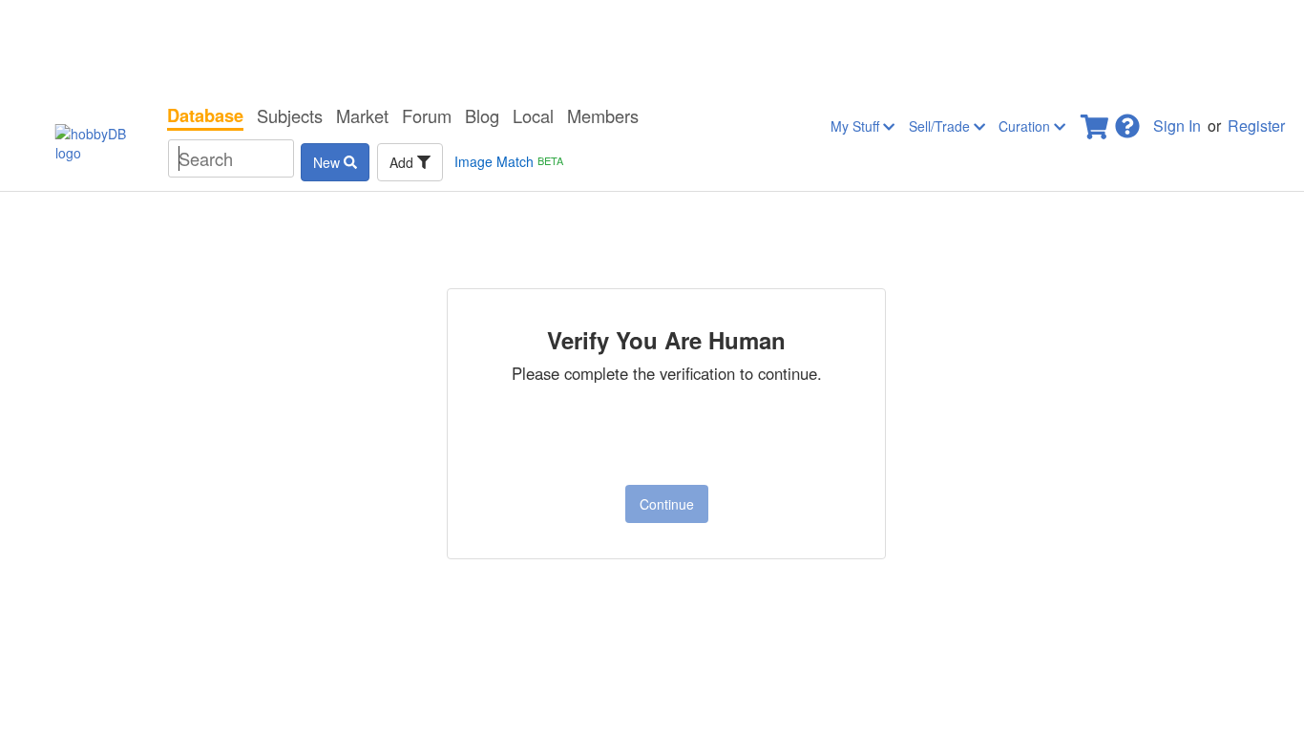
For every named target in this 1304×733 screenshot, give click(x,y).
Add (403, 162)
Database (205, 115)
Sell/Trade (941, 126)
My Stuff (857, 126)
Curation (1026, 126)
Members (603, 115)
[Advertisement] (652, 47)
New (328, 162)
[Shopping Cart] (1095, 120)
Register (1256, 125)
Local (533, 115)
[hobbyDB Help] (1127, 120)
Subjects (290, 115)
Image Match (508, 161)
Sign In (1177, 125)
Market (362, 115)
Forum (427, 115)
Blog (482, 115)
